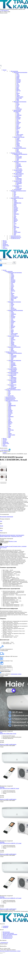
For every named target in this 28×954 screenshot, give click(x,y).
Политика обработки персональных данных (10, 950)
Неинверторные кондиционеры (17, 111)
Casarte (18, 76)
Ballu (17, 73)
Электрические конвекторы (20, 161)
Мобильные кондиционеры (20, 101)
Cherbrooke (18, 115)
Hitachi (17, 89)
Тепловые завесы (18, 176)
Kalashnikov (19, 157)
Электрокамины (17, 189)
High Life (18, 90)
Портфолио (5, 244)
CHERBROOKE (17, 202)
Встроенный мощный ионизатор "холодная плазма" (12, 535)
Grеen (15, 216)
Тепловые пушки (18, 181)
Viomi (17, 100)
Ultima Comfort (19, 96)
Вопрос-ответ (6, 245)
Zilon (17, 160)
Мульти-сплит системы (19, 137)
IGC (17, 129)
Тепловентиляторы (18, 170)
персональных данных (16, 674)
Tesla (17, 94)
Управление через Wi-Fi (16, 536)
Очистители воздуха (15, 235)
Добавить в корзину (5, 541)
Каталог (4, 69)
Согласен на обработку (10, 674)
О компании (5, 926)
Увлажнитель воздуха (8, 936)
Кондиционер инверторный (6, 516)
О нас (4, 246)
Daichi (17, 78)
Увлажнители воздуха (16, 237)
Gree (17, 83)
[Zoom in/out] (4, 952)
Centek (17, 74)
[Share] (1, 952)
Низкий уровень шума (5, 536)
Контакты (5, 248)
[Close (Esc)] (0, 952)
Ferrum (17, 85)
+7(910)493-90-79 (4, 942)
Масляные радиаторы (19, 173)
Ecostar (18, 104)
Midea (17, 99)
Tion (15, 195)
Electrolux (18, 79)
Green (17, 84)
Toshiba (18, 95)
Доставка (5, 242)
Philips (17, 187)
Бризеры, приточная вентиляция (18, 190)
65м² (1, 521)
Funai (17, 87)
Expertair (18, 82)
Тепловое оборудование (16, 152)
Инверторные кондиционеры (20, 72)
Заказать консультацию (5, 671)
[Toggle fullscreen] (3, 952)
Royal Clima (19, 98)
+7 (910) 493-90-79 (4, 10)
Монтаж (5, 240)
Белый (1, 525)
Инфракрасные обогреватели (20, 154)
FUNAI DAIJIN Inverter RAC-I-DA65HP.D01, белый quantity (14, 911)
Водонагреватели (18, 185)
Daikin (17, 77)
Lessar (17, 131)
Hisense (18, 93)
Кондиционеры (14, 71)
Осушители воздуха (15, 238)
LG (17, 91)
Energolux (18, 80)
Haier (17, 88)
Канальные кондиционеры (20, 148)
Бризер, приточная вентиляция (10, 934)
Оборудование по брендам (17, 198)
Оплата (4, 243)
